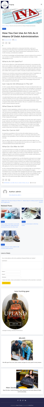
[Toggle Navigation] (41, 4)
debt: (13, 182)
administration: (7, 182)
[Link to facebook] (17, 400)
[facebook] (3, 43)
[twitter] (6, 43)
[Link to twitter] (22, 400)
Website (4, 277)
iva (17, 182)
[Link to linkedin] (25, 400)
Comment (4, 260)
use (26, 182)
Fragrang (11, 4)
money (23, 182)
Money (7, 25)
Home (3, 25)
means (20, 182)
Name (4, 271)
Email (3, 274)
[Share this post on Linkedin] (9, 43)
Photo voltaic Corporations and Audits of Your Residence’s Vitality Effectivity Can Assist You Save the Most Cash (10, 225)
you (28, 182)
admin (15, 39)
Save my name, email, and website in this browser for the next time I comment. (22, 280)
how (16, 182)
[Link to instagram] (20, 400)
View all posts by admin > (15, 195)
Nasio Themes (19, 405)
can (11, 182)
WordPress (31, 405)
